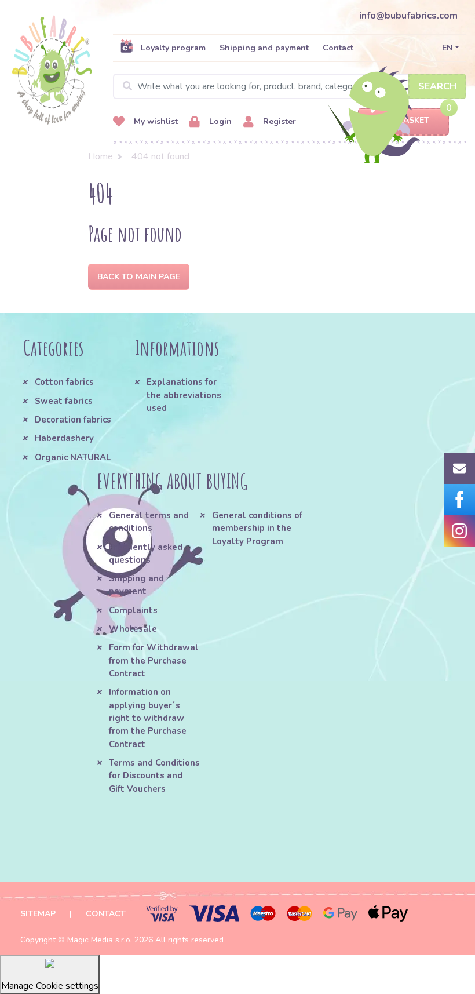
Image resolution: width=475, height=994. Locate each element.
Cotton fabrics (64, 382)
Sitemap (38, 913)
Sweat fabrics (64, 401)
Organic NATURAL (73, 457)
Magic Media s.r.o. (99, 939)
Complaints (133, 610)
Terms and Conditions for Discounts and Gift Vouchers (154, 776)
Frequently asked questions (145, 553)
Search (437, 86)
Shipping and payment (264, 47)
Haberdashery (64, 438)
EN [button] (447, 47)
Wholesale (133, 629)
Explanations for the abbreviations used (184, 395)
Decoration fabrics (73, 419)
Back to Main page (138, 276)
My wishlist (154, 121)
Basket (413, 120)
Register (278, 121)
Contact (338, 47)
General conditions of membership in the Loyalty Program (257, 528)
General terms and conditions (149, 521)
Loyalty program (173, 47)
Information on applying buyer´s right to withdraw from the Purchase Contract (148, 717)
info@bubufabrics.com (408, 15)
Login (219, 121)
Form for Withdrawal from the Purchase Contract (154, 660)
